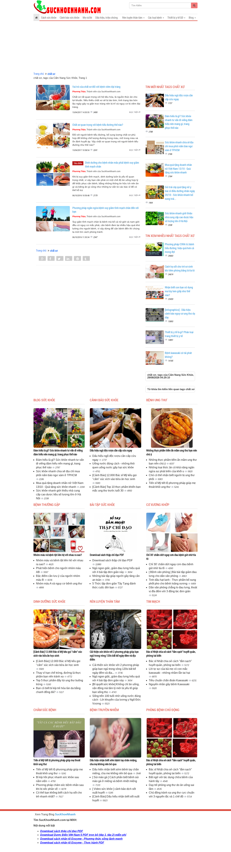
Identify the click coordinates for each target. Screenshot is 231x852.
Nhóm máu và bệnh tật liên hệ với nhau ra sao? (57, 555)
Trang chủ (38, 73)
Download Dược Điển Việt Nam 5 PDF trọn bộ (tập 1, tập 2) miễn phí (83, 834)
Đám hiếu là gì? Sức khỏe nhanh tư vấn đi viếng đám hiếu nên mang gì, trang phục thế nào (178, 121)
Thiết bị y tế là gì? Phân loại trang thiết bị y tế (179, 334)
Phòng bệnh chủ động (162, 709)
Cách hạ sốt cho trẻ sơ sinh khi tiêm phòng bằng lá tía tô (180, 268)
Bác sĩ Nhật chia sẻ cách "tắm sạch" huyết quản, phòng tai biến (171, 653)
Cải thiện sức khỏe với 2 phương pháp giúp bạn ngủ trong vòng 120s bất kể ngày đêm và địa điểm (114, 655)
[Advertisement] (115, 46)
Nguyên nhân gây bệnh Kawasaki (169, 684)
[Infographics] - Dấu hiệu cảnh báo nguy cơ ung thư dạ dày (180, 313)
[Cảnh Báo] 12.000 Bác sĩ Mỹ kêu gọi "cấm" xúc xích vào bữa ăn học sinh (57, 653)
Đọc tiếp (133, 112)
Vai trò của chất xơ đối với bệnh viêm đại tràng (96, 86)
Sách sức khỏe (48, 17)
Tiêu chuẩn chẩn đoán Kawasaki (169, 680)
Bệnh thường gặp (46, 504)
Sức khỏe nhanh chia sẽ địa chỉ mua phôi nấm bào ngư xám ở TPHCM (179, 146)
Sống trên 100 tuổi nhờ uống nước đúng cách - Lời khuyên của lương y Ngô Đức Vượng (116, 699)
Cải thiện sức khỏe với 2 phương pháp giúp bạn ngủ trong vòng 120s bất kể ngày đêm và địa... (115, 669)
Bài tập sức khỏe (102, 504)
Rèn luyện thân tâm (105, 601)
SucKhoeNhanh (65, 814)
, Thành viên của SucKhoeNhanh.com (96, 91)
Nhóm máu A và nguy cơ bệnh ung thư (59, 583)
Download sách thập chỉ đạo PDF (107, 555)
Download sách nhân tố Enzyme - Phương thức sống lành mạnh (81, 838)
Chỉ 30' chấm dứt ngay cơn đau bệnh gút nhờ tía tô (171, 556)
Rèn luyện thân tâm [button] (132, 17)
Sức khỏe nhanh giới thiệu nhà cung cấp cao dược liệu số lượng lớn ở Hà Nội (179, 217)
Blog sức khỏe (44, 400)
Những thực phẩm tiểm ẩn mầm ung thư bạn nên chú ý (171, 452)
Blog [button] (191, 17)
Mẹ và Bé (87, 17)
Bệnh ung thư (156, 400)
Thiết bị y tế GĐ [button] (175, 17)
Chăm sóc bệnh (44, 709)
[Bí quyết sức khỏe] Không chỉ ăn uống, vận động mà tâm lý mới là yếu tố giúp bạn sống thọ (115, 688)
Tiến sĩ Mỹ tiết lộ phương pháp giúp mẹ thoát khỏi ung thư (56, 762)
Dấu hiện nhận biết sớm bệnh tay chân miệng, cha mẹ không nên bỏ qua (113, 762)
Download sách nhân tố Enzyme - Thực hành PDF (72, 842)
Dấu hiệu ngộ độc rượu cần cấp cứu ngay (111, 450)
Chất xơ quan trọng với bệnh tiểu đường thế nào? (97, 124)
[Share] (42, 258)
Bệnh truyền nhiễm (104, 709)
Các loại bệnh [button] (155, 17)
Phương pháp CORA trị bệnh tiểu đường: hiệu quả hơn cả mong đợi (179, 248)
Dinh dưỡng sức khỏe (49, 601)
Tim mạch (153, 601)
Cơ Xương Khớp (157, 504)
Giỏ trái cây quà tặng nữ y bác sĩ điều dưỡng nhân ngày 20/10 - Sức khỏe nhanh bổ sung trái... (180, 192)
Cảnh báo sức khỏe (69, 17)
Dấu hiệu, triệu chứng (106, 17)
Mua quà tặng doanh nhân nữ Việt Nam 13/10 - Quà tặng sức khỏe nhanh (178, 168)
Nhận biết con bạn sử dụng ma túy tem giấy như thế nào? (179, 291)
